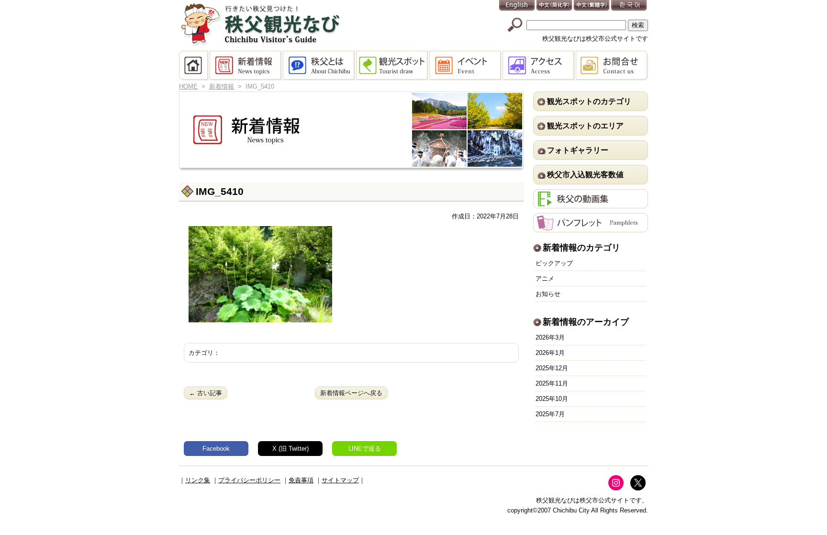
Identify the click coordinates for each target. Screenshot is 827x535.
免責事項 (301, 480)
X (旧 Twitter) (290, 448)
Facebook (216, 448)
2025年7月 (550, 414)
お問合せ (612, 65)
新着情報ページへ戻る (351, 393)
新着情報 (246, 65)
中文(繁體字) (592, 6)
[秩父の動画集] (590, 203)
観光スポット (392, 65)
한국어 (629, 6)
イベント (466, 65)
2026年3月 (550, 337)
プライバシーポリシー (249, 480)
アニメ (545, 278)
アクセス (539, 65)
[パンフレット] (590, 227)
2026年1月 (550, 352)
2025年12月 (552, 368)
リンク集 (197, 480)
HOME (194, 65)
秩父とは (319, 65)
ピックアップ (554, 263)
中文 (554, 6)
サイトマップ (340, 480)
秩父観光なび (260, 24)
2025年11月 (552, 383)
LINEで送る (364, 448)
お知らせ (548, 293)
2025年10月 (552, 398)
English (517, 6)
